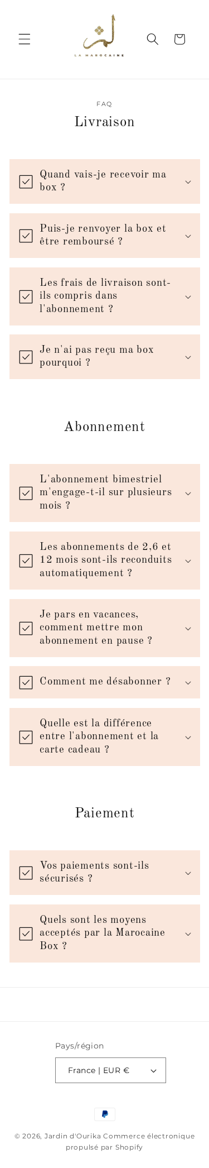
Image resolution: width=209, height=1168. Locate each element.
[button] (24, 39)
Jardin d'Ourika (73, 1136)
